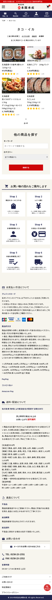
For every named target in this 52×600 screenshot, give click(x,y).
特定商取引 (6, 587)
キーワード (8, 141)
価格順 (34, 36)
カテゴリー (8, 152)
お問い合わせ (7, 582)
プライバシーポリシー (10, 592)
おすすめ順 (26, 36)
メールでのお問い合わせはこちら (25, 546)
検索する (26, 167)
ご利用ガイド (7, 576)
